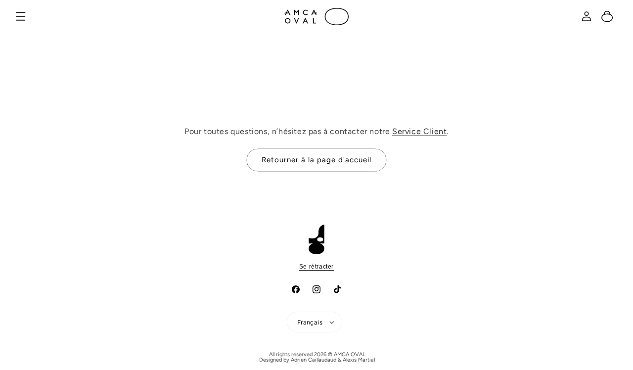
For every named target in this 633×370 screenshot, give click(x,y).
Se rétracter (316, 266)
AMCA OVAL (349, 354)
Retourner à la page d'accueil (316, 159)
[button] (21, 16)
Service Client (419, 131)
